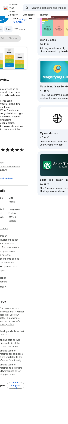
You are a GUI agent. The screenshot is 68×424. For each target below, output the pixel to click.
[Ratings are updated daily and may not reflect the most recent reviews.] (30, 18)
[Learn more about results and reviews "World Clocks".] (48, 44)
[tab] (12, 15)
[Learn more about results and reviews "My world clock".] (48, 137)
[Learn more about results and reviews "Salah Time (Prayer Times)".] (48, 184)
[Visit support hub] (15, 385)
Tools (8, 29)
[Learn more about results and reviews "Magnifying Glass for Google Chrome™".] (48, 90)
